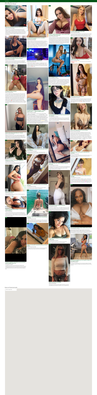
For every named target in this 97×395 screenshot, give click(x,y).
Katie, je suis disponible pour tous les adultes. (79, 130)
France (8, 2)
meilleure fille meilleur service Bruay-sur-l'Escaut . (80, 59)
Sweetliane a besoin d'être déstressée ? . (35, 60)
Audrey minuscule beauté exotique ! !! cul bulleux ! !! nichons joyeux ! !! (15, 210)
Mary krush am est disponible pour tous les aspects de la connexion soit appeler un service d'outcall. (15, 58)
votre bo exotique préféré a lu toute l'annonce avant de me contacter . (59, 115)
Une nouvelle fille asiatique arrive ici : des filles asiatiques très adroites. (36, 38)
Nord (11, 2)
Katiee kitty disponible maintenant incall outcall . (14, 27)
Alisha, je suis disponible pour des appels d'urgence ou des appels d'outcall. (81, 261)
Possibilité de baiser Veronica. (11, 91)
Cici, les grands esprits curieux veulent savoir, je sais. (81, 227)
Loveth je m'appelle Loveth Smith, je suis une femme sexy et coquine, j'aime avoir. (15, 263)
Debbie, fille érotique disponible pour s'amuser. (14, 132)
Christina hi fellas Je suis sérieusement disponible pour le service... (37, 217)
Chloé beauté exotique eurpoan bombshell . (57, 205)
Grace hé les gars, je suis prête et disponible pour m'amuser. (80, 152)
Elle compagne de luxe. (53, 77)
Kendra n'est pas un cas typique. (55, 282)
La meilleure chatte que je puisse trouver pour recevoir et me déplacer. (37, 149)
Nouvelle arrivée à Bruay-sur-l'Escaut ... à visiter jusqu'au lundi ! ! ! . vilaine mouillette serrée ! (36, 111)
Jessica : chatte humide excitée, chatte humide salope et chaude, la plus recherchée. (59, 35)
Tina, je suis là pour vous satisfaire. (77, 96)
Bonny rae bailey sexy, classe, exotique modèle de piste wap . (58, 164)
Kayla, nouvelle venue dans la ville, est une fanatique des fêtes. (37, 185)
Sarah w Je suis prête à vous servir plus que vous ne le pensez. (37, 245)
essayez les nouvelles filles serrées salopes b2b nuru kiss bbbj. (81, 176)
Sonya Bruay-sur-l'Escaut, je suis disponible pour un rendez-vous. (59, 239)
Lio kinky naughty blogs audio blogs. (78, 31)
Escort (6, 2)
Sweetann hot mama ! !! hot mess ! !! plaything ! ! (14, 160)
